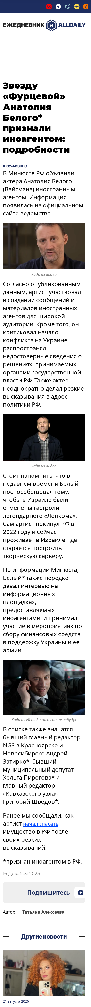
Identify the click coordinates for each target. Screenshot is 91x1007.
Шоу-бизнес (19, 165)
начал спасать (43, 823)
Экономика (54, 41)
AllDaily (44, 24)
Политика (19, 41)
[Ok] (85, 6)
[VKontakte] (49, 6)
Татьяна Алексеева (43, 912)
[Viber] (67, 6)
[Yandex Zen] (77, 6)
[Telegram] (58, 6)
